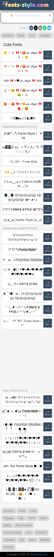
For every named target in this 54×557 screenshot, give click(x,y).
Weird (32, 518)
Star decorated (24, 525)
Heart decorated (12, 532)
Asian (32, 540)
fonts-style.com (39, 554)
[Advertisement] (27, 359)
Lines (32, 35)
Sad (22, 540)
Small (21, 35)
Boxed (7, 525)
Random (8, 547)
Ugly (21, 518)
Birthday (44, 540)
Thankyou (9, 540)
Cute (28, 532)
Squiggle (45, 35)
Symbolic (8, 35)
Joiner (43, 518)
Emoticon (41, 532)
